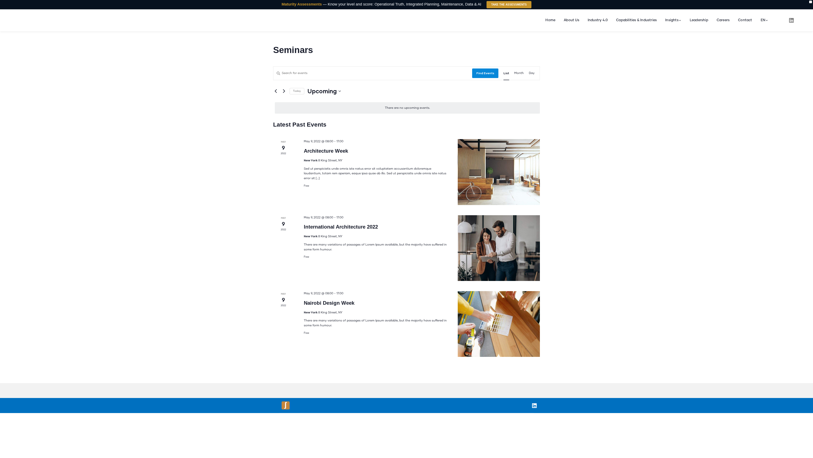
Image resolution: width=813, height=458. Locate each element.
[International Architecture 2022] (499, 248)
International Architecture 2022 (341, 227)
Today (297, 91)
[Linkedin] (791, 20)
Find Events (485, 73)
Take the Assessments (509, 4)
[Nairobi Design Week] (499, 324)
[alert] (407, 108)
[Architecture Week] (499, 172)
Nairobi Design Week (329, 303)
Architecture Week (326, 151)
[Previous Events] (275, 91)
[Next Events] (283, 91)
